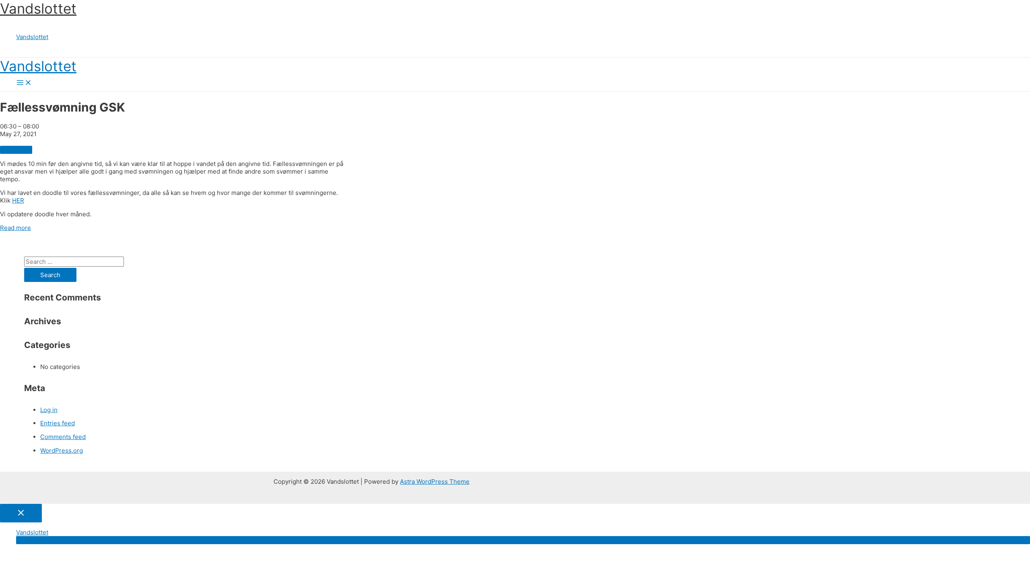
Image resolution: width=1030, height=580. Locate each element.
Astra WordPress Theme (435, 481)
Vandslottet (38, 8)
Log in (49, 410)
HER (18, 200)
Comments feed (63, 437)
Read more (15, 228)
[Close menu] (21, 513)
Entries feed (57, 423)
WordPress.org (61, 450)
